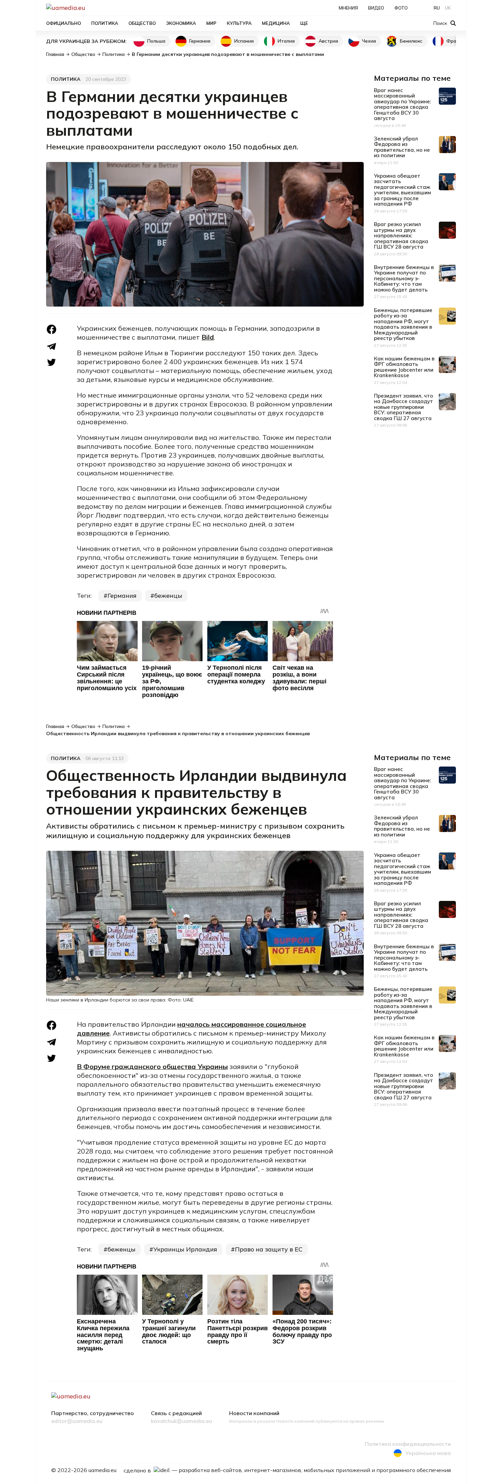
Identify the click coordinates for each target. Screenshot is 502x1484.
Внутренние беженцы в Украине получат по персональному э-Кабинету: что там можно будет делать (404, 278)
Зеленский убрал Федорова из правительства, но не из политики (402, 147)
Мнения (348, 8)
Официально (63, 23)
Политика (104, 23)
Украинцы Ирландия (185, 1249)
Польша (156, 41)
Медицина (276, 23)
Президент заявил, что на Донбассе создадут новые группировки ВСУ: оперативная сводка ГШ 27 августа (403, 406)
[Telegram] (51, 346)
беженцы (168, 595)
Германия (199, 41)
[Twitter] (51, 362)
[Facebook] (51, 329)
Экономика (181, 23)
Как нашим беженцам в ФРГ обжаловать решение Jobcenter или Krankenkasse (404, 367)
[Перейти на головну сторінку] (89, 8)
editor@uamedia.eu (76, 1421)
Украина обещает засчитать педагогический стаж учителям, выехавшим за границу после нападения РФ (402, 190)
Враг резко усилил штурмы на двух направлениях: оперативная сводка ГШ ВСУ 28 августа (401, 235)
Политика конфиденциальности (408, 1444)
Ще (304, 23)
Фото (401, 8)
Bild (207, 337)
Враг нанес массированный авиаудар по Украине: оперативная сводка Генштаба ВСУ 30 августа (402, 104)
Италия (286, 41)
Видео (376, 8)
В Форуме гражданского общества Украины (152, 1066)
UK (448, 8)
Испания (244, 41)
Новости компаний (254, 1413)
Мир (211, 23)
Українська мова (428, 1453)
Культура (239, 23)
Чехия (369, 41)
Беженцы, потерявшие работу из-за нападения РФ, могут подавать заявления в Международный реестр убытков (403, 324)
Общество (142, 23)
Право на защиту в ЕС (269, 1249)
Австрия (328, 41)
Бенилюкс (411, 41)
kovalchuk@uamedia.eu (181, 1421)
